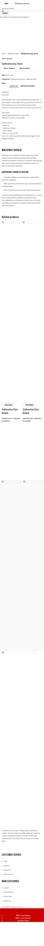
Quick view (11, 400)
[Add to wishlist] (17, 400)
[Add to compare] (5, 400)
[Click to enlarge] (6, 45)
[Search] (41, 3)
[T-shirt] (33, 568)
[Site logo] (22, 3)
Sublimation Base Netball (10, 411)
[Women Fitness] (11, 568)
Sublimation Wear (7, 418)
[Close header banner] (3, 911)
